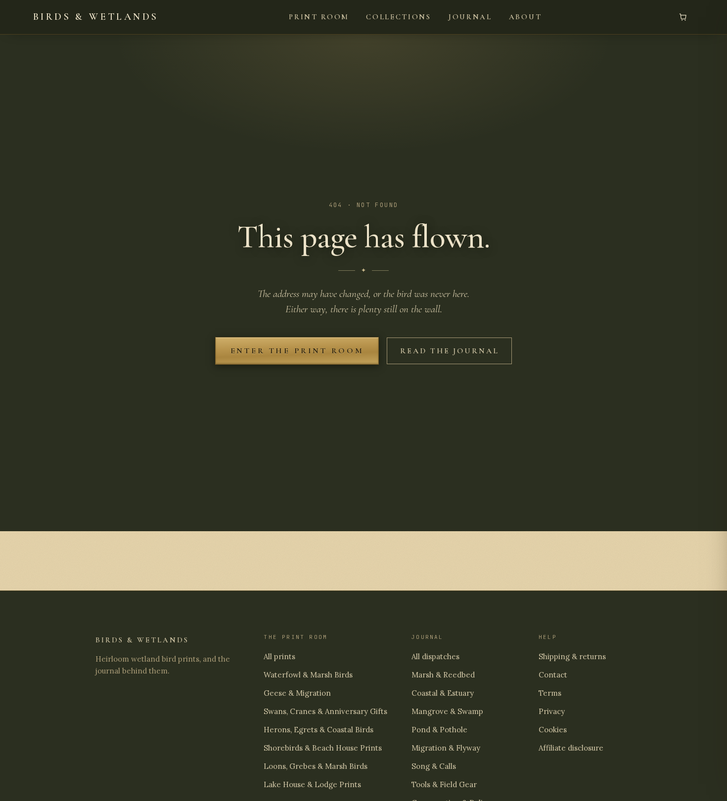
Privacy (552, 711)
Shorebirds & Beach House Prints (323, 748)
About (525, 16)
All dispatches (435, 656)
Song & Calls (433, 766)
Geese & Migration (297, 693)
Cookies (553, 729)
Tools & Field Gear (444, 784)
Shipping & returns (572, 656)
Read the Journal (449, 351)
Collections (398, 16)
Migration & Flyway (445, 748)
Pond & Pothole (439, 729)
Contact (553, 674)
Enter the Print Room (297, 351)
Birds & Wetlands (95, 17)
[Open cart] (683, 17)
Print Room (319, 16)
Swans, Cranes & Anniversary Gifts (325, 711)
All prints (279, 656)
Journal (470, 16)
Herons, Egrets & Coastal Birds (318, 729)
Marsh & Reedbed (443, 674)
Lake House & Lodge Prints (312, 784)
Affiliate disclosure (571, 748)
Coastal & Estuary (442, 693)
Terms (550, 693)
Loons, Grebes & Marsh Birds (315, 766)
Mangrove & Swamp (447, 711)
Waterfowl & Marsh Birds (308, 674)
